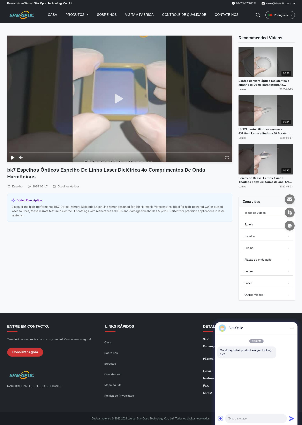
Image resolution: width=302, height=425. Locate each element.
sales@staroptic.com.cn (280, 3)
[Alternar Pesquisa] (257, 15)
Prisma (249, 247)
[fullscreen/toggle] (227, 157)
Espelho (249, 236)
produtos (110, 363)
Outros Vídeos (253, 294)
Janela (248, 224)
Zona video (251, 201)
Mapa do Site (113, 385)
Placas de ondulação (258, 259)
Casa (52, 14)
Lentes (248, 271)
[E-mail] (290, 199)
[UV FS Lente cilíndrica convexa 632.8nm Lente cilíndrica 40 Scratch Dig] (266, 110)
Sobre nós (107, 14)
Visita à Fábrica (139, 14)
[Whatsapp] (290, 226)
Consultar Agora (25, 352)
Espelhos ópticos (69, 186)
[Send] (291, 418)
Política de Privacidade (119, 395)
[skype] (290, 212)
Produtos (75, 14)
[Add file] (221, 418)
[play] (120, 99)
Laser (248, 283)
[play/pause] (12, 157)
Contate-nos (227, 14)
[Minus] (291, 328)
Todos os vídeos (255, 212)
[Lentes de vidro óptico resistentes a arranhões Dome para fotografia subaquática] (266, 62)
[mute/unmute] (21, 157)
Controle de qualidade (184, 14)
